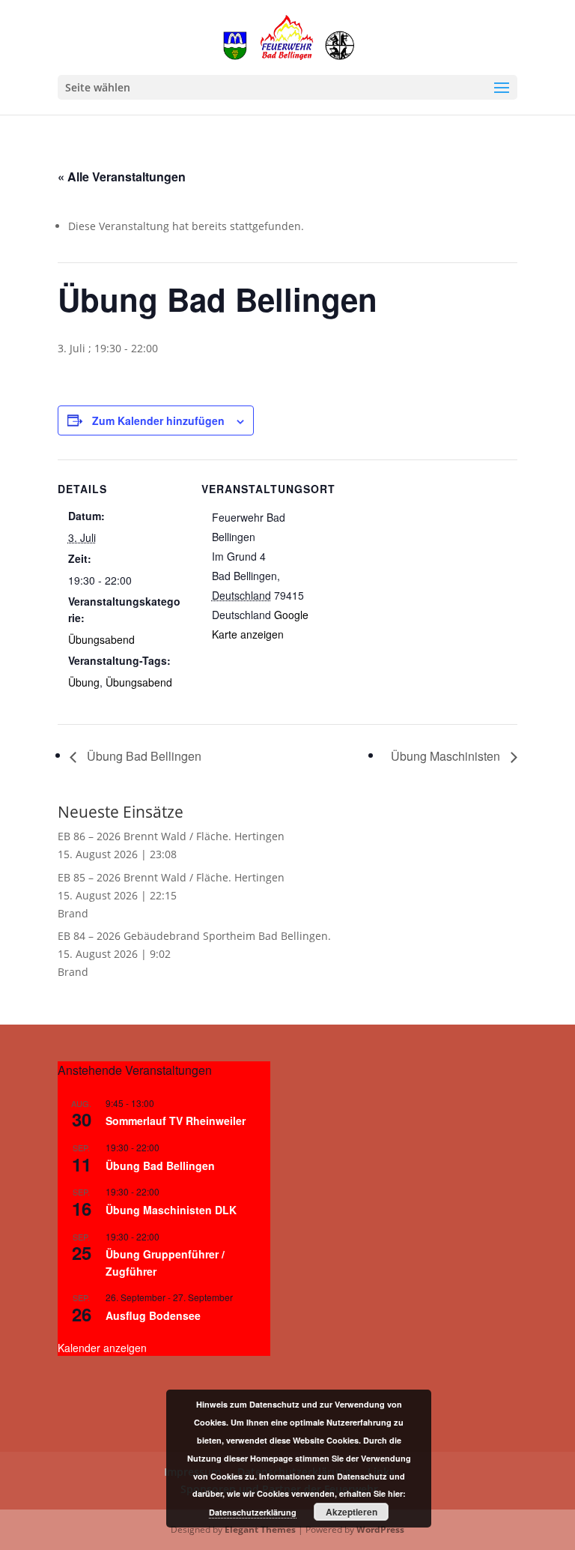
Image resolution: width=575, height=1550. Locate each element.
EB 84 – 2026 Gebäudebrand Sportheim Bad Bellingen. (194, 936)
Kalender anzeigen (102, 1347)
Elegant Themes (260, 1529)
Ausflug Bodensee (153, 1315)
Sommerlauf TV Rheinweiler (176, 1120)
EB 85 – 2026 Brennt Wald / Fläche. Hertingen (171, 877)
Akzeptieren (351, 1512)
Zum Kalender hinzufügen (158, 420)
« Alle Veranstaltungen (122, 176)
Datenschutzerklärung (252, 1512)
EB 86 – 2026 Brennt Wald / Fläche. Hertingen (171, 836)
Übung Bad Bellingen (142, 756)
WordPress (380, 1529)
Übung (84, 682)
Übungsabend (101, 639)
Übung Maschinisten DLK (171, 1209)
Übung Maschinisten (447, 756)
